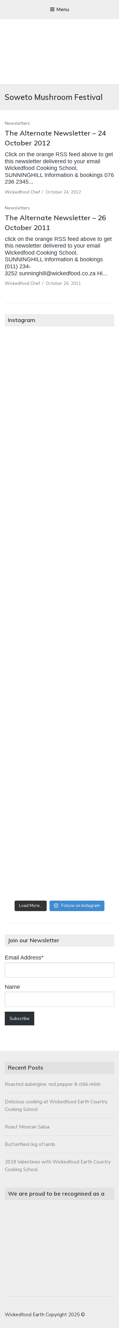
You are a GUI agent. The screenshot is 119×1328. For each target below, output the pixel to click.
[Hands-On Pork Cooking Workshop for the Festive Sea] (59, 491)
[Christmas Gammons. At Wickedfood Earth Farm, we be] (59, 678)
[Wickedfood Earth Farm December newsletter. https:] (59, 367)
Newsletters (17, 123)
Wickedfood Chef (22, 192)
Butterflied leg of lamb (30, 1144)
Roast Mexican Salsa (27, 1127)
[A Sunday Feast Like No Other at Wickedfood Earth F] (59, 864)
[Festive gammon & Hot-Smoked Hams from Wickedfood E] (59, 802)
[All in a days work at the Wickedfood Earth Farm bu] (59, 554)
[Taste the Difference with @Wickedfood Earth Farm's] (59, 740)
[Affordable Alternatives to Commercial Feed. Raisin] (59, 616)
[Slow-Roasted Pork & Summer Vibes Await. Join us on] (59, 429)
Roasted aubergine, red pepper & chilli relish (53, 1084)
